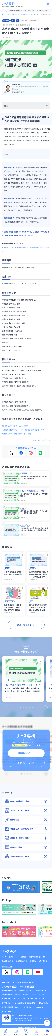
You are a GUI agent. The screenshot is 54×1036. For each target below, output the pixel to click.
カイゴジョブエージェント (36, 999)
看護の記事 (15, 15)
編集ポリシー (13, 957)
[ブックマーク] (4, 472)
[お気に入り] (4, 91)
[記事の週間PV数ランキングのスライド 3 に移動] (26, 707)
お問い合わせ (43, 961)
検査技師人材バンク (25, 990)
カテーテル (38, 685)
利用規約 (23, 957)
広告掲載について (21, 961)
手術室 (17, 685)
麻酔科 (24, 685)
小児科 (32, 569)
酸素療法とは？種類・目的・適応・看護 (16, 434)
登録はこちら (24, 753)
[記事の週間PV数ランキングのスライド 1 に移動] (20, 707)
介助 (36, 491)
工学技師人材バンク (41, 990)
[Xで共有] (12, 453)
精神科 (7, 569)
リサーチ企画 (9, 602)
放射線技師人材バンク (9, 990)
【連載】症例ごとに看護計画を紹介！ (17, 25)
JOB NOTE (26, 994)
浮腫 (42, 491)
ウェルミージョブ (19, 999)
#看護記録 (33, 20)
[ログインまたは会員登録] (48, 5)
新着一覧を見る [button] (24, 624)
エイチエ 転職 (6, 999)
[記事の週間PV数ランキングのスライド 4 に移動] (29, 707)
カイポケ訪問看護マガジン (10, 1007)
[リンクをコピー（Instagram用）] (30, 453)
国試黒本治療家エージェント (11, 994)
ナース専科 (5, 15)
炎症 (12, 20)
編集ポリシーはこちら (40, 440)
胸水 (23, 491)
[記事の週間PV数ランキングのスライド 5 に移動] (32, 707)
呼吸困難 (24, 15)
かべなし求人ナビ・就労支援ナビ (25, 1003)
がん (23, 525)
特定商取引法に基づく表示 (37, 957)
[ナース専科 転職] (9, 987)
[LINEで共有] (40, 453)
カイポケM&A (6, 1011)
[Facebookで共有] (21, 453)
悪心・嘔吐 (9, 685)
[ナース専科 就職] (27, 987)
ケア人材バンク (7, 1003)
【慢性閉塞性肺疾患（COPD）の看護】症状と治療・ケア (23, 430)
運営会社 (33, 961)
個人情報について (7, 961)
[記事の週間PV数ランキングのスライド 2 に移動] (23, 707)
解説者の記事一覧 (17, 92)
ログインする (24, 762)
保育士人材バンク (44, 1003)
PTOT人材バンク (39, 994)
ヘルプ (4, 957)
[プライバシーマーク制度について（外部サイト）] (6, 1018)
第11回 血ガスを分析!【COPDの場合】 (16, 426)
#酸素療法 (24, 20)
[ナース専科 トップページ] (9, 951)
